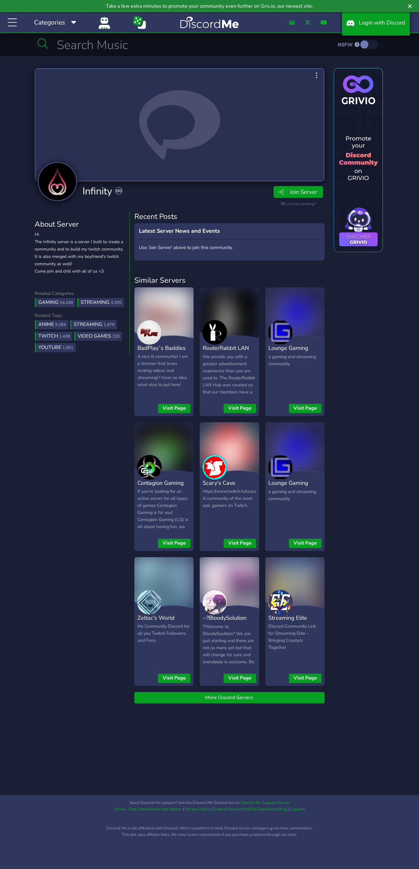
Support (297, 809)
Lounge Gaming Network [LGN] (288, 352)
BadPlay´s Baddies (161, 348)
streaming (94, 324)
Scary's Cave (219, 483)
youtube (55, 347)
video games (99, 336)
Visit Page (174, 408)
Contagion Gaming (160, 483)
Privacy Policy (197, 809)
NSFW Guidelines (260, 809)
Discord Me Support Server (265, 803)
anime (52, 324)
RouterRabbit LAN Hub (226, 352)
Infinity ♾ (103, 191)
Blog (283, 809)
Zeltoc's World (156, 618)
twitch (54, 336)
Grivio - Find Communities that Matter (148, 809)
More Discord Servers (229, 697)
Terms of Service (227, 809)
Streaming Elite (287, 618)
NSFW (346, 44)
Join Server (303, 192)
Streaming (101, 302)
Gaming (55, 302)
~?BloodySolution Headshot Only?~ (224, 622)
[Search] (43, 43)
